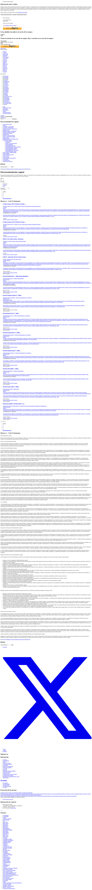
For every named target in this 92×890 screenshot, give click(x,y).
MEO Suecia (5, 831)
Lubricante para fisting (7, 846)
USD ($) (4, 52)
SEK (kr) (5, 69)
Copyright (5, 768)
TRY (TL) (5, 70)
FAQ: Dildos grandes (7, 879)
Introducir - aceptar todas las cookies (19, 14)
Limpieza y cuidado (7, 885)
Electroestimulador (9, 144)
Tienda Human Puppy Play (8, 154)
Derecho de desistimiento (8, 766)
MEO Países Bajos (6, 828)
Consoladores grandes (7, 839)
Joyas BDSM (5, 159)
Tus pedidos (5, 782)
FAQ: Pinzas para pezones (8, 878)
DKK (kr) (5, 61)
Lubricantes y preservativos (8, 126)
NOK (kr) (5, 65)
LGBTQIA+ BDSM (7, 818)
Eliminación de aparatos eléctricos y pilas (11, 776)
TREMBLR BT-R (6, 842)
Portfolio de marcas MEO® (8, 886)
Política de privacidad (23, 12)
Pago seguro (5, 765)
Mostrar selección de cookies (6, 14)
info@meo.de (13, 808)
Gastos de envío (6, 773)
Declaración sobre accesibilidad (9, 770)
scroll (2, 810)
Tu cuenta (4, 780)
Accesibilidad (5, 816)
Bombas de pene (6, 129)
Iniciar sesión (3, 48)
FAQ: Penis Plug (6, 877)
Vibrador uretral (6, 860)
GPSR (4, 817)
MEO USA (5, 834)
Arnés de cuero (6, 156)
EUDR (4, 881)
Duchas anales (6, 137)
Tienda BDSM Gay (7, 862)
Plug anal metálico (6, 850)
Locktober (5, 837)
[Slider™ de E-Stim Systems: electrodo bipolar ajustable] (14, 241)
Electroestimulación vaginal (11, 151)
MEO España (5, 827)
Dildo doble (5, 855)
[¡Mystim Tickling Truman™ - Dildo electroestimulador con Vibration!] (17, 297)
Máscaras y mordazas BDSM (9, 135)
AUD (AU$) (5, 53)
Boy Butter (5, 851)
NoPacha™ (5, 843)
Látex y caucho (6, 155)
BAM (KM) (5, 55)
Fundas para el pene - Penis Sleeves (10, 128)
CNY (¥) (5, 59)
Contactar (2, 115)
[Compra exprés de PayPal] (12, 29)
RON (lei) (5, 67)
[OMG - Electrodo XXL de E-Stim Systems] (12, 259)
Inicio (4, 106)
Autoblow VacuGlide (7, 841)
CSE (4, 821)
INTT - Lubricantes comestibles (9, 870)
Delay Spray (5, 822)
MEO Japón (5, 836)
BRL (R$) (5, 56)
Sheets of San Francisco (7, 161)
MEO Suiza (5, 824)
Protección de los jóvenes (8, 799)
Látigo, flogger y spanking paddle (9, 152)
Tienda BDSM (6, 760)
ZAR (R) (5, 71)
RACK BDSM (6, 819)
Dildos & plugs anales (7, 124)
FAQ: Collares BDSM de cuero (9, 873)
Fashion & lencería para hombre (9, 158)
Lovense (4, 867)
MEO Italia (5, 826)
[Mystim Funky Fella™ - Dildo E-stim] (11, 389)
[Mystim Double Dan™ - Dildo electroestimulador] (13, 278)
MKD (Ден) (5, 63)
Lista (4, 186)
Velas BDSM (5, 865)
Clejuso (4, 863)
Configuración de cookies (8, 775)
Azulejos (5, 185)
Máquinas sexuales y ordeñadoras (9, 131)
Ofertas (4, 111)
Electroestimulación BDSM (11, 149)
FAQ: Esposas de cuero (7, 871)
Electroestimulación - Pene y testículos (13, 146)
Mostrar (2, 178)
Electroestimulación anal (10, 145)
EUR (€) (4, 51)
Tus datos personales (7, 786)
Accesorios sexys (6, 160)
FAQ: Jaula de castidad (7, 876)
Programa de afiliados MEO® (9, 888)
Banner (4, 762)
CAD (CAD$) (6, 57)
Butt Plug (5, 849)
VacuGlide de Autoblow (8, 869)
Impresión (5, 769)
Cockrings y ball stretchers (8, 127)
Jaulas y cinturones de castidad (9, 136)
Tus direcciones (6, 785)
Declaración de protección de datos (10, 774)
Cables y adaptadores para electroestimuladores (12, 882)
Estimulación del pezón (7, 133)
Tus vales (5, 787)
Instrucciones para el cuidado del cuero (10, 874)
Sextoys (4, 125)
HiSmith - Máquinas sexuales (9, 132)
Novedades (5, 108)
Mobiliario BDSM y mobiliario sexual (10, 138)
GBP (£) (4, 62)
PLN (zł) (5, 66)
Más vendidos (6, 110)
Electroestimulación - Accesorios (12, 150)
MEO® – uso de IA (7, 887)
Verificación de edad (7, 883)
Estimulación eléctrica (7, 140)
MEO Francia (5, 825)
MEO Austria (5, 823)
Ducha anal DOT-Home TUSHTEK (10, 868)
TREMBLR (5, 852)
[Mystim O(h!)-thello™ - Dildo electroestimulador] (13, 371)
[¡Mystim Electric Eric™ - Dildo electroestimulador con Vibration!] (16, 315)
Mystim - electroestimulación (11, 143)
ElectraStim (8, 142)
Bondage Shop (6, 134)
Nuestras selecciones (7, 107)
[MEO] (3, 117)
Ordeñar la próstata (7, 861)
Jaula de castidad (6, 859)
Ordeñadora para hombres (8, 840)
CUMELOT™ (6, 845)
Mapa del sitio (6, 777)
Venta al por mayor (7, 112)
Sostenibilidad (6, 815)
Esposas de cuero (6, 857)
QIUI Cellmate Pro (7, 858)
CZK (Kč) (5, 60)
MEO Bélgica (6, 832)
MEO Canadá (6, 835)
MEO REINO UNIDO (7, 830)
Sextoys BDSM (6, 153)
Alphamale (5, 844)
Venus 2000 (5, 880)
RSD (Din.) (5, 68)
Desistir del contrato (7, 113)
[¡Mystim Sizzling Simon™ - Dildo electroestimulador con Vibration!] (17, 353)
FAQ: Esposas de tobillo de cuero (9, 872)
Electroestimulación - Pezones (11, 147)
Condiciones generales (7, 764)
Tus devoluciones (6, 784)
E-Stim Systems (9, 141)
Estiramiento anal (6, 864)
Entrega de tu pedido (7, 767)
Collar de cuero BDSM (7, 854)
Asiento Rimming (6, 853)
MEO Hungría (6, 833)
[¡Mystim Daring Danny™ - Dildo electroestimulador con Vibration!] (17, 335)
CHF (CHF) (5, 58)
